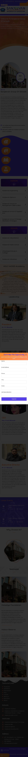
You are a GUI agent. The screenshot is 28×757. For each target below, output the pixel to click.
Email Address (5, 367)
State (3, 386)
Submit (14, 399)
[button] (26, 354)
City (2, 379)
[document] (14, 378)
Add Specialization (6, 392)
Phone (3, 373)
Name (3, 361)
